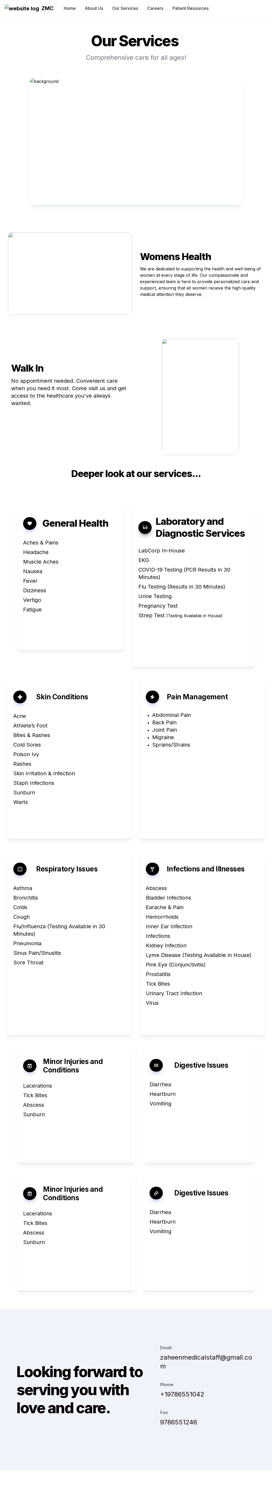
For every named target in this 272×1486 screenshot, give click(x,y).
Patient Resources (190, 8)
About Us (94, 8)
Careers (155, 8)
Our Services (125, 8)
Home (70, 8)
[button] (21, 8)
